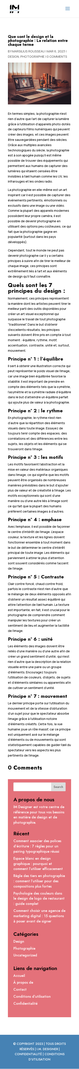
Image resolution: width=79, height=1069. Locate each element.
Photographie (32, 56)
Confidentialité (25, 1003)
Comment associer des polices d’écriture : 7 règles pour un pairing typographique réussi (37, 846)
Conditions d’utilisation (32, 996)
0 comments (57, 56)
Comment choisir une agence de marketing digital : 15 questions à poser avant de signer (39, 916)
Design (13, 56)
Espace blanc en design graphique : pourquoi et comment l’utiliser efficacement (38, 864)
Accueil (19, 975)
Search (58, 787)
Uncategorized (25, 955)
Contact (20, 989)
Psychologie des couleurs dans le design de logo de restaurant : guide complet (39, 898)
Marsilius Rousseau (28, 51)
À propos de (23, 982)
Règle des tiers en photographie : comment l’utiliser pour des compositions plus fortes (39, 881)
